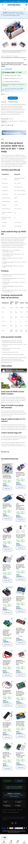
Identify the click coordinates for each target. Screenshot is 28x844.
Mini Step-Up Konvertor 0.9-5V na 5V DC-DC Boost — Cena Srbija (7, 755)
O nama (4, 809)
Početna (3, 56)
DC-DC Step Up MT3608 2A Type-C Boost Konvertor (7, 477)
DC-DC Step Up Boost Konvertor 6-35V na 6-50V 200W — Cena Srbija (7, 567)
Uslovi (18, 809)
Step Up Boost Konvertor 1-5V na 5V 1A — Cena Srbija (20, 662)
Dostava (8, 809)
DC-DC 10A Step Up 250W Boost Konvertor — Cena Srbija (20, 566)
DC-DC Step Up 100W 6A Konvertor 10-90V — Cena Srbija (20, 755)
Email (20, 781)
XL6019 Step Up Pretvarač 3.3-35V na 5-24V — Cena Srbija (20, 474)
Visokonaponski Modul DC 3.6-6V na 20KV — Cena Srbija (7, 537)
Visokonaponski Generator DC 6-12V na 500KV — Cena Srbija (7, 662)
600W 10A (16, 303)
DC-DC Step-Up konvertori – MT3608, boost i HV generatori (13, 57)
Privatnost (5, 812)
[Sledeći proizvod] (26, 60)
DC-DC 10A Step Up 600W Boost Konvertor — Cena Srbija (7, 692)
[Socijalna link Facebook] (5, 125)
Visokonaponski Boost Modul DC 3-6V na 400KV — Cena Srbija (7, 724)
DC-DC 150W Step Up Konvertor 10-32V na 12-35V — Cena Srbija (7, 600)
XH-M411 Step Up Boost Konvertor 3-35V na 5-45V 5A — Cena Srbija (20, 723)
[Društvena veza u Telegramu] (12, 125)
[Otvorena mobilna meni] (2, 4)
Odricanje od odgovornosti (13, 812)
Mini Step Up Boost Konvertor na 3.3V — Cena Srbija (20, 536)
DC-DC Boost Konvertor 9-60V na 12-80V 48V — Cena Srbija (20, 693)
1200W (22, 303)
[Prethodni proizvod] (23, 60)
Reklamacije (13, 809)
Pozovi (9, 781)
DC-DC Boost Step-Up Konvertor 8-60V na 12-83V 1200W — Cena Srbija (20, 631)
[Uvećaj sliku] (3, 38)
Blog (21, 809)
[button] (7, 488)
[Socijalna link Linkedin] (11, 125)
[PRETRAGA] (25, 8)
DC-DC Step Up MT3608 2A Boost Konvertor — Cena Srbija (7, 506)
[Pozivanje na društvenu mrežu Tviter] (7, 125)
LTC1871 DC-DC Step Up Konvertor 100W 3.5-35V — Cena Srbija (20, 598)
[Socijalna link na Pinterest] (9, 125)
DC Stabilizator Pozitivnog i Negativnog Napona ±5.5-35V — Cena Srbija (7, 632)
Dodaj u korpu (13, 98)
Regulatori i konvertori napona (12, 56)
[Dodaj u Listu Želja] (12, 464)
